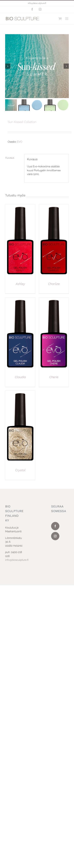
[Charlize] (54, 206)
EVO (19, 141)
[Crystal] (20, 392)
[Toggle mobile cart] (60, 18)
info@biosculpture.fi (37, 3)
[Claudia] (20, 299)
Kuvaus (9, 157)
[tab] (13, 158)
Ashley (20, 284)
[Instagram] (55, 536)
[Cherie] (54, 299)
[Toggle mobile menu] (67, 18)
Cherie (53, 377)
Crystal (20, 470)
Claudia (20, 377)
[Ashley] (20, 206)
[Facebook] (55, 526)
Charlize (54, 284)
